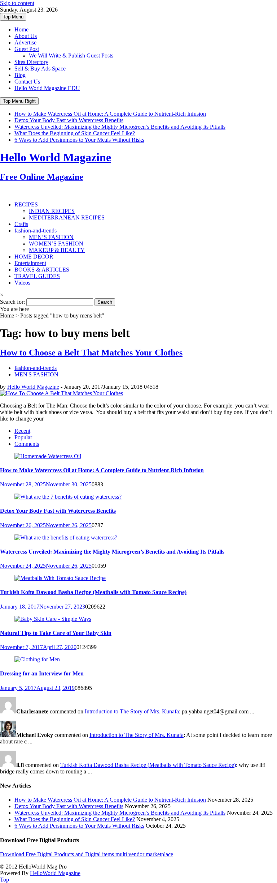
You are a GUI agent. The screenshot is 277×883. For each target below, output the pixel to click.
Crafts (21, 224)
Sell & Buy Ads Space (40, 68)
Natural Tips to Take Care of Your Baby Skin (55, 633)
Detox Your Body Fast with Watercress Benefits (68, 120)
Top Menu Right (19, 101)
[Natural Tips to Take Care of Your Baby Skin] (52, 619)
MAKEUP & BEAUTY (57, 250)
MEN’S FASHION (51, 237)
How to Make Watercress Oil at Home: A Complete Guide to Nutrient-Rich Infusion (110, 114)
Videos (22, 283)
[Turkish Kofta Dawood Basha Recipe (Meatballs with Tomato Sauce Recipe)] (60, 578)
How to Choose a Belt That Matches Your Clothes (91, 352)
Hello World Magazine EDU (47, 88)
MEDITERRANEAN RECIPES (67, 217)
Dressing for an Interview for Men (42, 673)
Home (21, 29)
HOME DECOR (33, 256)
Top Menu (13, 17)
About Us (25, 36)
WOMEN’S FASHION (56, 243)
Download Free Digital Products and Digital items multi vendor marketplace (86, 854)
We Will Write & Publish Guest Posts (71, 55)
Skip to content (17, 3)
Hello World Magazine (33, 387)
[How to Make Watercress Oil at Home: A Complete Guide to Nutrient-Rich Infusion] (47, 456)
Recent (22, 431)
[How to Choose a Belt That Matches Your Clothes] (61, 393)
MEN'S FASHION (36, 374)
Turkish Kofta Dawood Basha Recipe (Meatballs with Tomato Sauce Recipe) (93, 592)
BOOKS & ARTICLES (41, 269)
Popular (23, 437)
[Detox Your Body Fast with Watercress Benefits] (68, 497)
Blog (20, 75)
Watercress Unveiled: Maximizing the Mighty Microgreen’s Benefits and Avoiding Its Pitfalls (119, 127)
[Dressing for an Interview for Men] (37, 659)
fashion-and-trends (35, 230)
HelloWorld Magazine (55, 873)
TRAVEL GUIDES (37, 276)
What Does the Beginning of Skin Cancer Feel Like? (74, 133)
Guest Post (26, 49)
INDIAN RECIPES (52, 211)
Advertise (25, 42)
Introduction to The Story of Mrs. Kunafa (132, 711)
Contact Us (27, 81)
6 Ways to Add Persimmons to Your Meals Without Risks (79, 140)
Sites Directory (31, 62)
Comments (26, 444)
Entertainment (30, 263)
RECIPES (26, 204)
